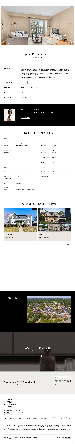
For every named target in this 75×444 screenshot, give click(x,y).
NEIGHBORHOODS (27, 418)
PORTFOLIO (19, 418)
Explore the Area (67, 326)
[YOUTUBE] (64, 418)
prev (5, 43)
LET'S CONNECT (43, 418)
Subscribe (62, 387)
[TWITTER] (61, 418)
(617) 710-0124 (44, 114)
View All (67, 244)
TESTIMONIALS (35, 418)
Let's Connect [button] (37, 355)
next (8, 43)
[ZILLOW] (70, 418)
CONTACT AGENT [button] (25, 117)
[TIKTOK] (59, 418)
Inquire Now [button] (37, 61)
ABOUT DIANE (11, 418)
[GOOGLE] (67, 418)
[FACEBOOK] (50, 418)
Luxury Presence (34, 437)
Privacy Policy (68, 437)
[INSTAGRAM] (53, 418)
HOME (5, 418)
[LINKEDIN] (56, 418)
